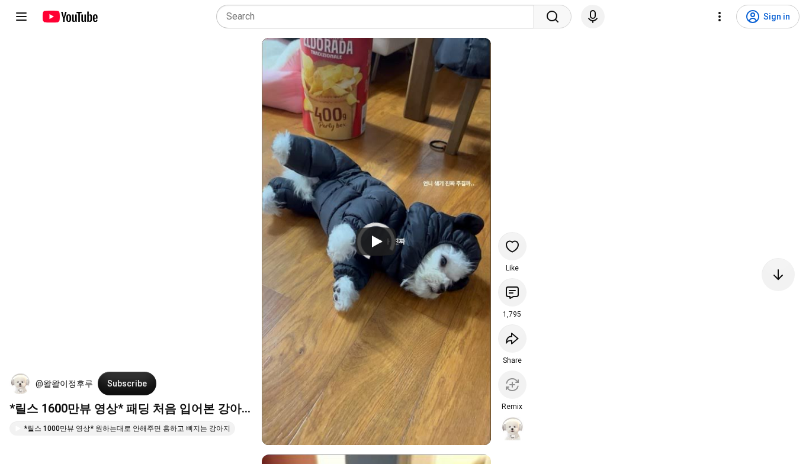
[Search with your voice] (593, 16)
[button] (20, 383)
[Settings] (719, 16)
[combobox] (378, 16)
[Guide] (21, 16)
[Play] (376, 241)
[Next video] (778, 274)
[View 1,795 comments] (512, 292)
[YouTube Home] (69, 16)
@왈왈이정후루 (64, 383)
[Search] (553, 16)
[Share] (512, 338)
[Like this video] (512, 246)
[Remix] (512, 384)
